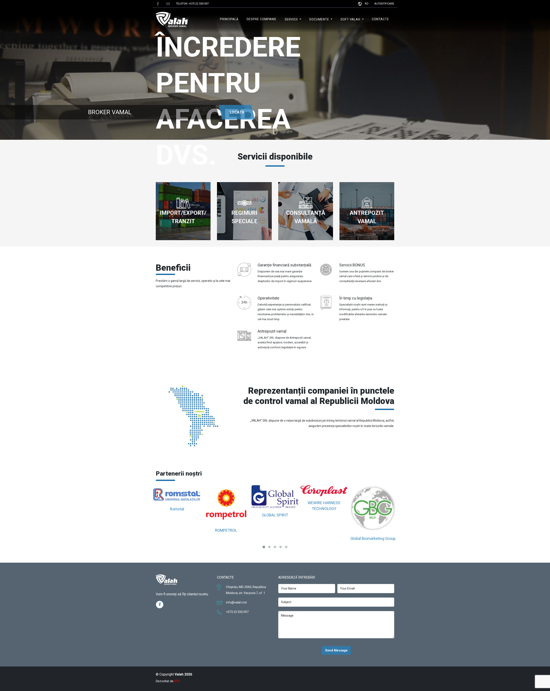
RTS (177, 681)
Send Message (336, 650)
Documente (319, 19)
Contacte (380, 19)
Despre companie (262, 19)
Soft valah (351, 19)
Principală (229, 19)
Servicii (292, 19)
